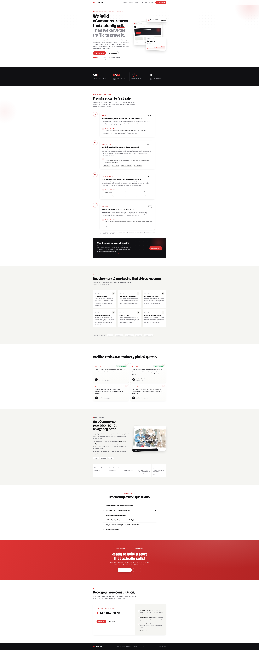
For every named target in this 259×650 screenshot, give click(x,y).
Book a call (137, 570)
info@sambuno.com (142, 630)
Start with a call (98, 53)
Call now (100, 621)
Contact (151, 2)
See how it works (113, 53)
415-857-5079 (162, 2)
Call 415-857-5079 (125, 570)
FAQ (146, 2)
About (141, 2)
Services (131, 2)
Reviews (136, 2)
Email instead (112, 621)
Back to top (162, 646)
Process (125, 2)
